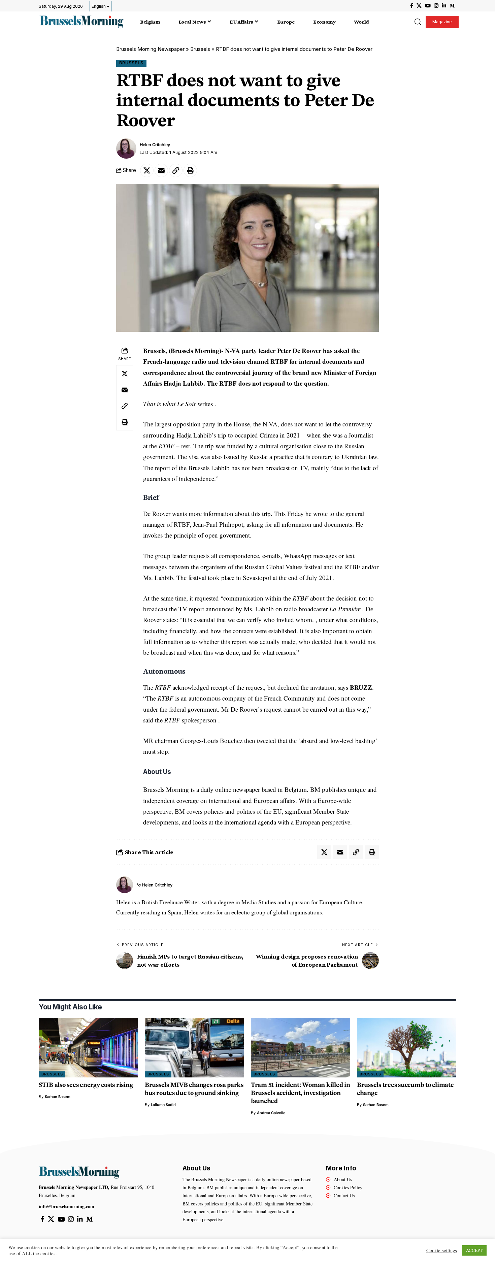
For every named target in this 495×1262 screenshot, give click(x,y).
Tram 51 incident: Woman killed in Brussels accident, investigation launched (300, 1093)
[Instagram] (436, 5)
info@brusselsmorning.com (66, 1206)
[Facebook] (411, 5)
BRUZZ (360, 687)
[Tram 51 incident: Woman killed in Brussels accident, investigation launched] (300, 1047)
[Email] (161, 170)
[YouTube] (427, 5)
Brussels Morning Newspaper (150, 49)
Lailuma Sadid (163, 1104)
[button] (418, 22)
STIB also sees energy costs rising (86, 1085)
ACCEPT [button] (474, 1250)
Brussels (200, 49)
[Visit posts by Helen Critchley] (126, 148)
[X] (419, 5)
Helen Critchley (155, 144)
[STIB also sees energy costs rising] (88, 1047)
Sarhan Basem (57, 1096)
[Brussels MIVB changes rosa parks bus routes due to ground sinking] (194, 1047)
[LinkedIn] (444, 5)
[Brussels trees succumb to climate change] (406, 1047)
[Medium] (452, 5)
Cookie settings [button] (441, 1251)
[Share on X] (147, 170)
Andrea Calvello (271, 1112)
